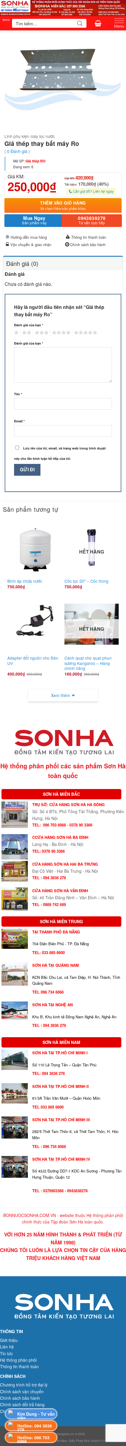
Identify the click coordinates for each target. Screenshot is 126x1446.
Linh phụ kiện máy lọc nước (29, 136)
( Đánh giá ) (17, 151)
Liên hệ (7, 1347)
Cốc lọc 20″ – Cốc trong (86, 581)
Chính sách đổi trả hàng (22, 1404)
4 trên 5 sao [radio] (60, 333)
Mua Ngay (34, 220)
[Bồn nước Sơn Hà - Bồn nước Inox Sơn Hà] (6, 23)
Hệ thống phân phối (18, 1360)
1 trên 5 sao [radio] (16, 333)
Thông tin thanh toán (88, 237)
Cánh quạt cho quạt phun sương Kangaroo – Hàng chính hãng (88, 663)
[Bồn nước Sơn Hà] (63, 7)
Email (19, 421)
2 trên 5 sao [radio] (25, 333)
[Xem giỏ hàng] (98, 23)
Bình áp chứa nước (24, 581)
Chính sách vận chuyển (22, 1391)
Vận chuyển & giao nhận (30, 244)
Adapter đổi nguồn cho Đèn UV (32, 661)
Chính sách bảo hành (87, 244)
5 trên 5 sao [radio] (84, 333)
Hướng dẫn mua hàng (29, 237)
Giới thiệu (9, 1340)
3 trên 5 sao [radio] (41, 333)
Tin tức (6, 1353)
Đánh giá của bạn (28, 325)
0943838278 (92, 220)
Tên (18, 394)
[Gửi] (80, 23)
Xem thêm (60, 695)
